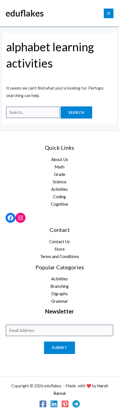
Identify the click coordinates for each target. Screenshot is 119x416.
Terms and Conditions (59, 256)
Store (60, 249)
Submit (59, 347)
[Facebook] (10, 218)
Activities (59, 189)
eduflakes (25, 13)
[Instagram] (20, 218)
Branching (59, 286)
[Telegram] (76, 404)
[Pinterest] (65, 404)
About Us (59, 159)
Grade (59, 174)
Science (59, 181)
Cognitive (59, 204)
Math (59, 167)
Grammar (59, 301)
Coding (59, 196)
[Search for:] (33, 112)
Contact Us (59, 241)
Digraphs (59, 293)
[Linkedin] (54, 404)
